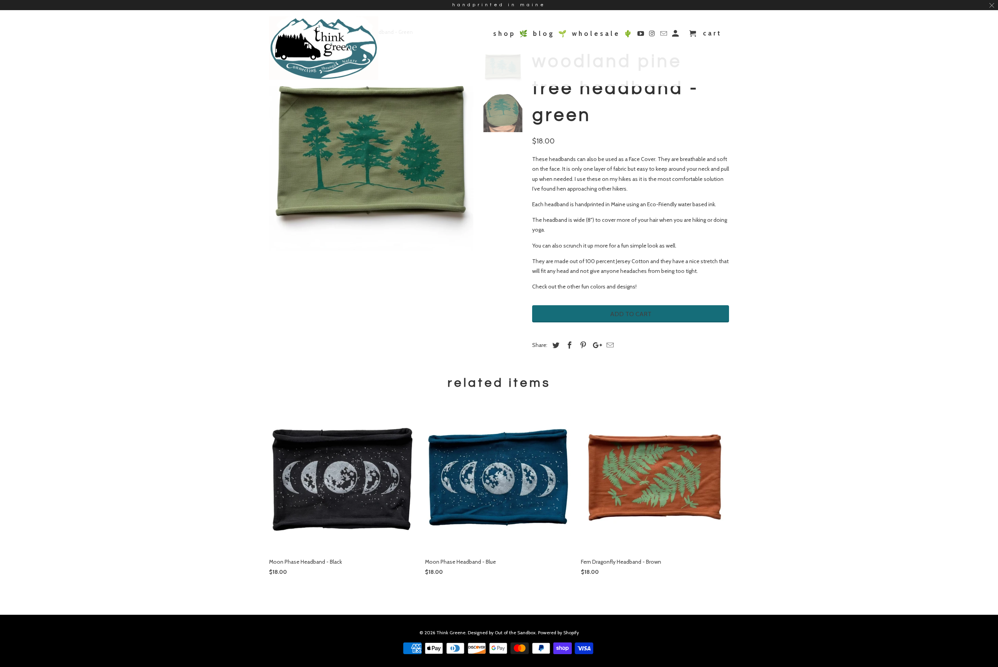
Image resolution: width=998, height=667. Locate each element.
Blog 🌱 (550, 33)
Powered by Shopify (558, 632)
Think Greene (450, 632)
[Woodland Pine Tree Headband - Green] (371, 149)
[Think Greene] (323, 48)
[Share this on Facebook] (568, 345)
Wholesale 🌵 (603, 33)
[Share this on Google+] (595, 345)
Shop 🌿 (511, 33)
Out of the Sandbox (515, 632)
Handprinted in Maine (499, 4)
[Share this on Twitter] (555, 345)
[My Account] (676, 35)
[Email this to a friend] (609, 345)
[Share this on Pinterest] (582, 345)
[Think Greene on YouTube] (641, 35)
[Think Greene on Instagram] (653, 35)
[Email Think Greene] (664, 35)
